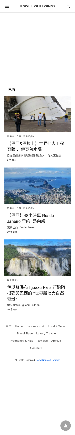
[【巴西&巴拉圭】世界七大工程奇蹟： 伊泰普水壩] (37, 114)
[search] (68, 6)
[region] (37, 48)
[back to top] (65, 425)
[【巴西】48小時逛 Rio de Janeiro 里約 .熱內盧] (37, 186)
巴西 (18, 136)
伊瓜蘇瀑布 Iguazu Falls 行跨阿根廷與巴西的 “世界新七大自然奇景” (36, 293)
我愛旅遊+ (29, 136)
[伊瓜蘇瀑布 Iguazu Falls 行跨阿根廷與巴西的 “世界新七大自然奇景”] (37, 257)
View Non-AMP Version (48, 360)
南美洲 (10, 136)
